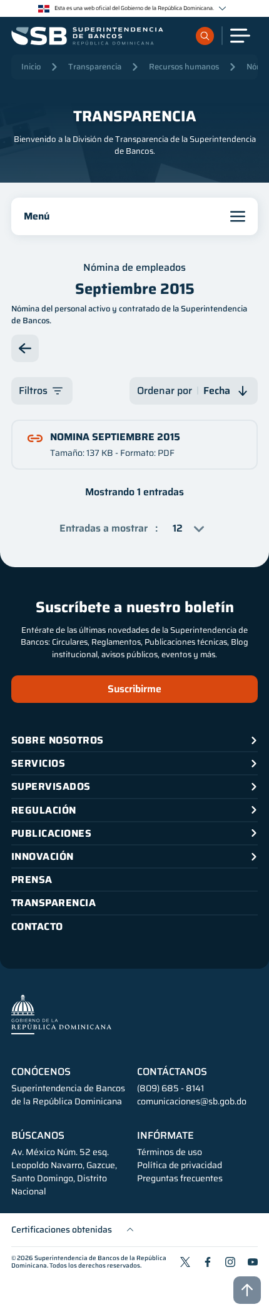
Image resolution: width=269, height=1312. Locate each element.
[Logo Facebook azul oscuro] (208, 1262)
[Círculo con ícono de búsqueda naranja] (205, 36)
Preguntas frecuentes (180, 1178)
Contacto (37, 926)
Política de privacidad (179, 1165)
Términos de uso (169, 1152)
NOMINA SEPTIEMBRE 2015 (115, 437)
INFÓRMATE (165, 1135)
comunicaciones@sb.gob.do (191, 1101)
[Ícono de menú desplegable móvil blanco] (240, 35)
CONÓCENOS (41, 1071)
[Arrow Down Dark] (25, 348)
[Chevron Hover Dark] (222, 8)
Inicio (31, 66)
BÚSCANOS (37, 1135)
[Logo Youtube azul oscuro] (253, 1262)
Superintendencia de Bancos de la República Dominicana (88, 1261)
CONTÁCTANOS (172, 1071)
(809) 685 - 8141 (170, 1088)
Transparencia (94, 66)
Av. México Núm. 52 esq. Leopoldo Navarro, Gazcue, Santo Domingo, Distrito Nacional (64, 1172)
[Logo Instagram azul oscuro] (230, 1262)
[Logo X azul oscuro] (185, 1262)
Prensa (32, 879)
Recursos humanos (184, 66)
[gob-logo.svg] (61, 1014)
